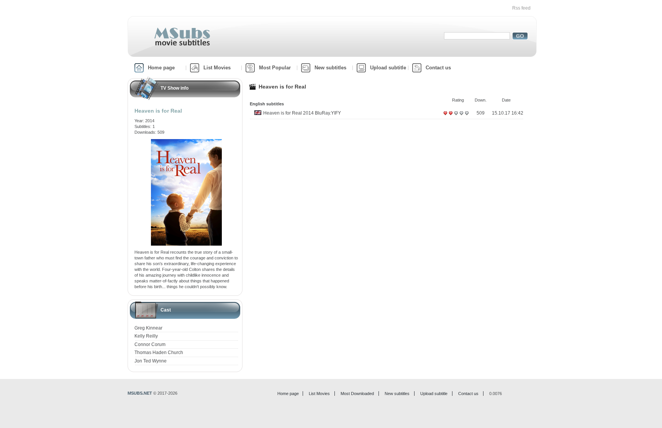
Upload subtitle (388, 68)
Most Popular (275, 68)
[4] (461, 116)
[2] (450, 116)
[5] (466, 116)
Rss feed (521, 8)
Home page (161, 68)
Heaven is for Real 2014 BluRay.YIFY (302, 113)
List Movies (217, 68)
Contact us (438, 68)
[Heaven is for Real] (186, 141)
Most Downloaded (357, 393)
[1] (445, 116)
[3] (456, 116)
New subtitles (330, 68)
